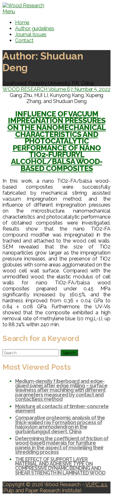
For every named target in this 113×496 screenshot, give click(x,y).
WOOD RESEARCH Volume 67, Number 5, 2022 (56, 89)
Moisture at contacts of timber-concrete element (62, 408)
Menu (9, 11)
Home (22, 23)
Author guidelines (34, 28)
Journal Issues (30, 34)
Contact (24, 40)
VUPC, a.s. (96, 484)
